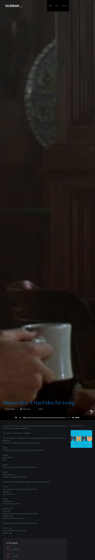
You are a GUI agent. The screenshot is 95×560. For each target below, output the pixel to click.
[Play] (16, 417)
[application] (47, 417)
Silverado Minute (10, 409)
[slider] (45, 417)
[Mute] (73, 418)
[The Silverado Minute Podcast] (12, 5)
